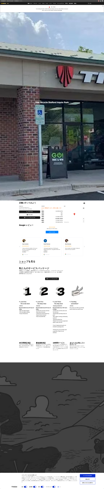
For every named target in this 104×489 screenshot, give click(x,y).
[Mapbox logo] (66, 222)
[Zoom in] (83, 218)
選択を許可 (88, 479)
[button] (74, 214)
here (61, 10)
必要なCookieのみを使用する (87, 482)
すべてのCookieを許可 (87, 475)
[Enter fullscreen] (83, 208)
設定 (58, 486)
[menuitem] (30, 3)
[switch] (34, 487)
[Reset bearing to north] (83, 222)
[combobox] (95, 3)
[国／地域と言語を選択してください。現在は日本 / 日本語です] (98, 1)
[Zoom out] (83, 220)
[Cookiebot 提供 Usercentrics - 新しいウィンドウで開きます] (14, 487)
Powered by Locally (22, 263)
